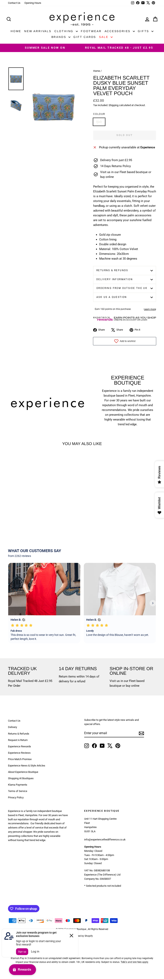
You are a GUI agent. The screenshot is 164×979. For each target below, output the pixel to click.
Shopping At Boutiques (21, 778)
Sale (104, 36)
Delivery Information (114, 279)
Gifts (144, 31)
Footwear (91, 31)
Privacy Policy (16, 797)
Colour (99, 114)
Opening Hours (32, 2)
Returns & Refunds (112, 270)
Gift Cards (84, 36)
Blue (99, 122)
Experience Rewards (19, 746)
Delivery (12, 727)
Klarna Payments (17, 784)
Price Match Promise (20, 759)
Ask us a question (111, 297)
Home (16, 31)
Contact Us (14, 2)
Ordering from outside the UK (121, 288)
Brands (59, 36)
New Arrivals (37, 31)
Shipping (113, 105)
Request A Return (18, 740)
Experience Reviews (19, 752)
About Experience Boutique (23, 771)
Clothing (64, 31)
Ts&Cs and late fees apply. (135, 962)
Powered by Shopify (82, 936)
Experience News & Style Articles (26, 765)
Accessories (118, 31)
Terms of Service (17, 791)
